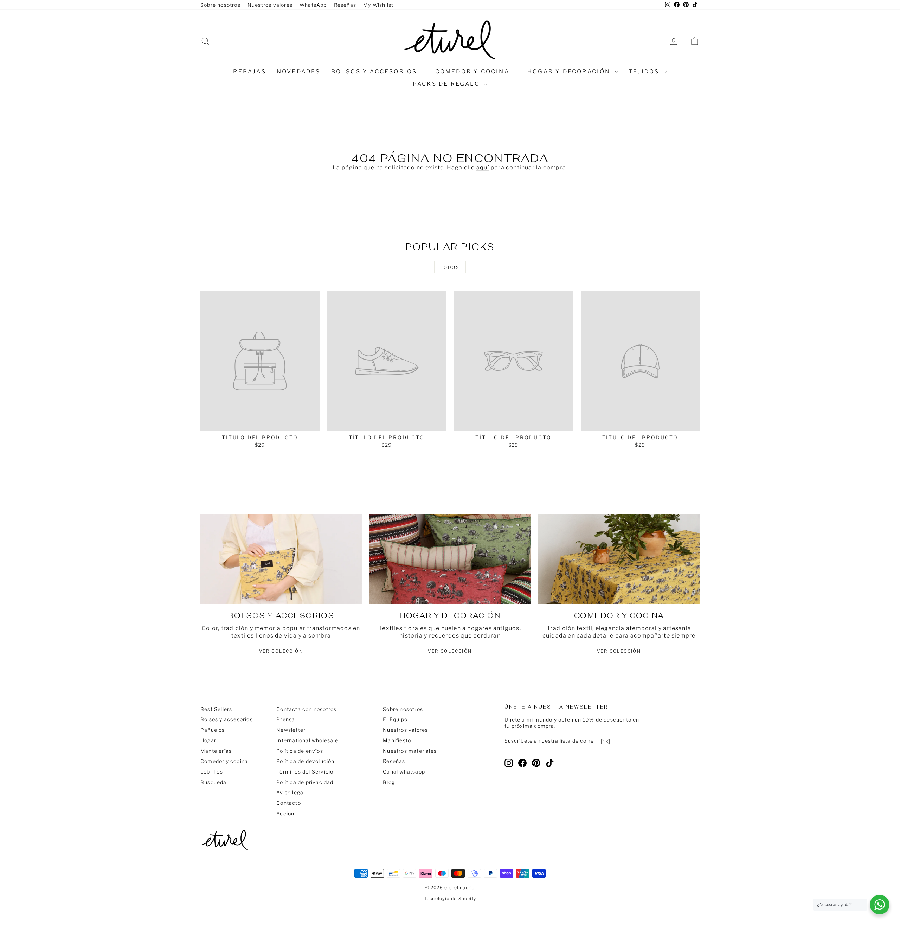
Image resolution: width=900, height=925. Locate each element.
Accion (285, 813)
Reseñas (345, 5)
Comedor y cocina (473, 71)
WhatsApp (313, 5)
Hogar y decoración (570, 71)
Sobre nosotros (220, 5)
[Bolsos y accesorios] (281, 559)
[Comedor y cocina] (619, 559)
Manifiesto (397, 740)
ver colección (281, 651)
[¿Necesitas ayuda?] (879, 904)
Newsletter (291, 730)
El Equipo (395, 719)
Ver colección (619, 651)
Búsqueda (213, 782)
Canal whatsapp (404, 772)
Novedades (299, 71)
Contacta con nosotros (306, 709)
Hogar (208, 740)
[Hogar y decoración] (450, 559)
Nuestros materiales (410, 751)
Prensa (285, 719)
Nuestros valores (270, 5)
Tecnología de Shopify (450, 898)
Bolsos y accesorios (375, 71)
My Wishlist (378, 5)
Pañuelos (212, 730)
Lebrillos (211, 772)
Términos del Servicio (304, 772)
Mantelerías (216, 751)
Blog (389, 782)
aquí (482, 167)
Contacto (288, 803)
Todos (450, 267)
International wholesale (307, 740)
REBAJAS (249, 71)
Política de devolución (305, 761)
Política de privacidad (304, 782)
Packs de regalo (447, 83)
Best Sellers (216, 709)
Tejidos (645, 71)
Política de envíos (299, 751)
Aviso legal (290, 792)
